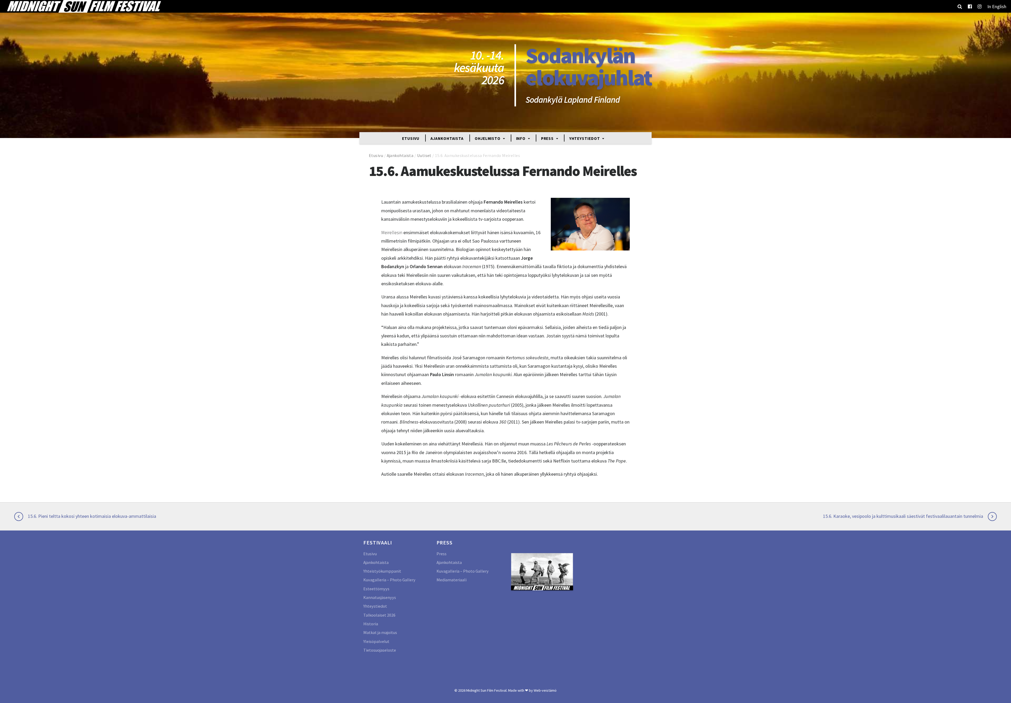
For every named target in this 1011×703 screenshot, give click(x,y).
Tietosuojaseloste (379, 650)
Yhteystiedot (585, 138)
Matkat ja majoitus (380, 632)
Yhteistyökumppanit (382, 571)
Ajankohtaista (447, 138)
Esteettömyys (376, 588)
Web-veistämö (545, 690)
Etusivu (410, 138)
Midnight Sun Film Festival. (486, 690)
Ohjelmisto (488, 138)
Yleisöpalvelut (376, 641)
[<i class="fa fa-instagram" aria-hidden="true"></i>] (980, 6)
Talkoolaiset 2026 (379, 615)
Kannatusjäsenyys (379, 597)
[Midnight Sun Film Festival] (84, 6)
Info (521, 138)
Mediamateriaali (452, 579)
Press (548, 138)
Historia (370, 623)
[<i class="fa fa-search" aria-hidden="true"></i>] (960, 6)
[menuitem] (996, 6)
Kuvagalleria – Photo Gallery (389, 579)
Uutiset (424, 155)
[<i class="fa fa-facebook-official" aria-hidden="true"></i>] (970, 6)
